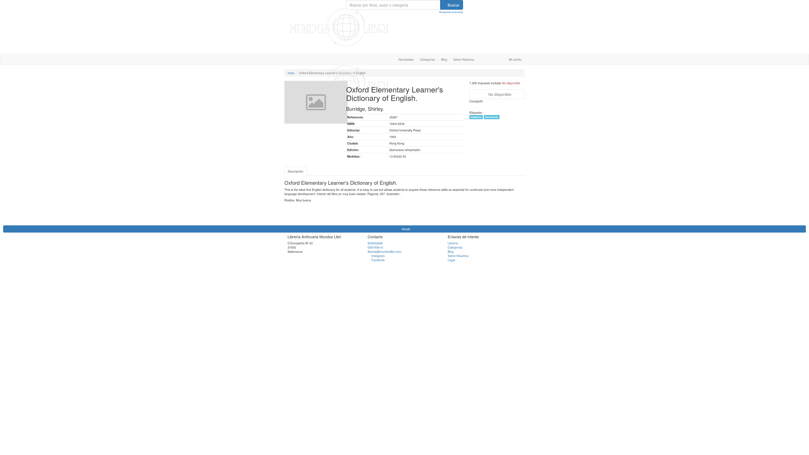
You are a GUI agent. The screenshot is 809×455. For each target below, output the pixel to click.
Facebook (378, 260)
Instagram (378, 256)
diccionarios (491, 117)
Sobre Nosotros (463, 59)
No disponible (499, 94)
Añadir (405, 229)
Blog (444, 59)
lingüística (476, 117)
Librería (453, 243)
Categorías (427, 59)
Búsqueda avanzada (451, 12)
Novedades (406, 59)
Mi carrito (514, 59)
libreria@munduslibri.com (385, 251)
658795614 (375, 247)
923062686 (375, 243)
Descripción (295, 171)
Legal (451, 260)
